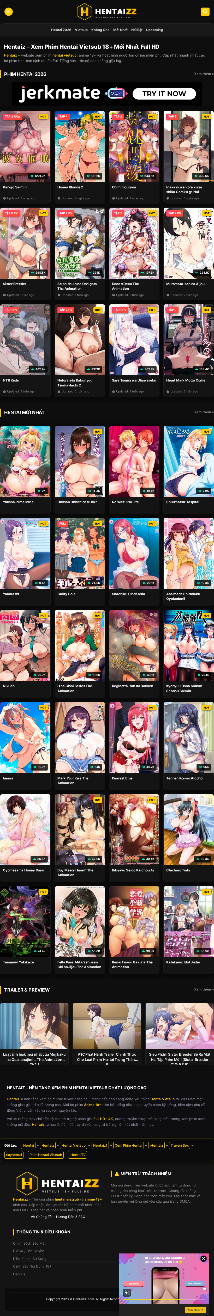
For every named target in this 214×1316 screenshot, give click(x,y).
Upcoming (154, 30)
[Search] (205, 12)
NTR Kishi (11, 380)
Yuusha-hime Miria (18, 502)
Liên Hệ (19, 1274)
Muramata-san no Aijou (185, 284)
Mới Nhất (120, 30)
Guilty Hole (66, 594)
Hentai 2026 (61, 30)
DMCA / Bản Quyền (28, 1251)
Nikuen (9, 686)
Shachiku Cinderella (128, 594)
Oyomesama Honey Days (23, 870)
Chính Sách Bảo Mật (29, 1243)
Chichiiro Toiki (178, 870)
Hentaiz (47, 1145)
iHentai (28, 1145)
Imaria (8, 778)
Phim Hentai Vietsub (45, 1155)
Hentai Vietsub (74, 1145)
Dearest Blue (122, 778)
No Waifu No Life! (126, 502)
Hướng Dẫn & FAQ (70, 1217)
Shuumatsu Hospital (182, 502)
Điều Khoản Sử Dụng (29, 1259)
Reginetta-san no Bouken (132, 686)
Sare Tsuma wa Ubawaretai (134, 380)
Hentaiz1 (100, 1145)
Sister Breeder (14, 284)
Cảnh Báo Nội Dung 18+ (32, 1266)
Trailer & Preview (27, 990)
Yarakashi (11, 594)
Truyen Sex (180, 1145)
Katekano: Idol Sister (183, 962)
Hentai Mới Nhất (24, 412)
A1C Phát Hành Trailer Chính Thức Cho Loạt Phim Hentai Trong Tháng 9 (107, 1059)
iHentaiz (156, 1145)
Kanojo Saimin (14, 187)
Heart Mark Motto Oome (185, 380)
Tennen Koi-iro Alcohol (185, 778)
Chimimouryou (124, 187)
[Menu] (8, 12)
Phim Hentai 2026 (25, 74)
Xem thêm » (204, 74)
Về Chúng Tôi (41, 1217)
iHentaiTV (78, 1155)
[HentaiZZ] (58, 1184)
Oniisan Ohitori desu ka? (77, 502)
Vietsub (81, 30)
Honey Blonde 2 (70, 187)
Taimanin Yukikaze (18, 962)
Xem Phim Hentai (128, 1145)
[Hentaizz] (107, 11)
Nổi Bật (136, 30)
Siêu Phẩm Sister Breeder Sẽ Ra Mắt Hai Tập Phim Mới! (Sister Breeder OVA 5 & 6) (179, 1059)
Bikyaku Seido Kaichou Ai (133, 870)
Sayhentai (14, 1155)
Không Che (100, 30)
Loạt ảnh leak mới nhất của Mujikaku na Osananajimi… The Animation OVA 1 (34, 1059)
